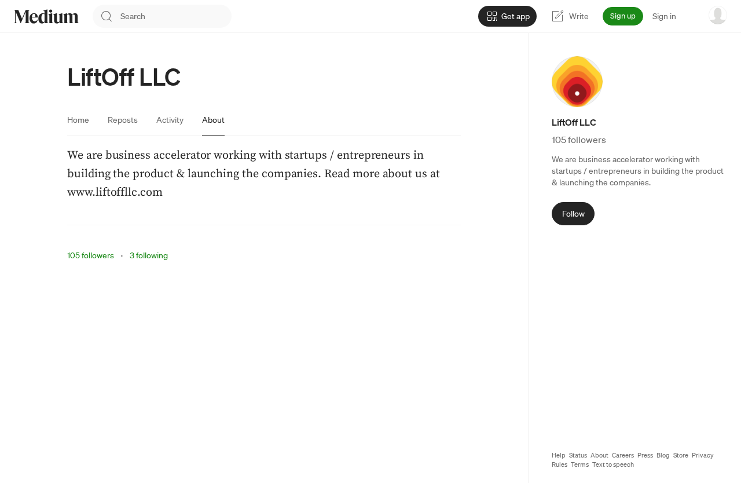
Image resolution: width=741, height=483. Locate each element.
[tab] (78, 120)
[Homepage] (46, 16)
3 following (149, 255)
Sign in (664, 16)
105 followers (90, 255)
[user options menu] (718, 15)
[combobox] (176, 16)
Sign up (623, 16)
